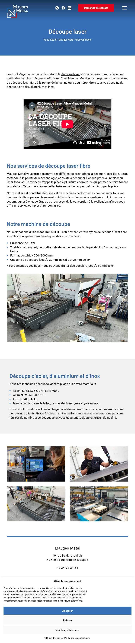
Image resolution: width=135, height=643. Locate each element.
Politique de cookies (53, 638)
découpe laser (70, 74)
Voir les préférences (67, 630)
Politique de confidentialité (77, 638)
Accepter (67, 610)
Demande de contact (96, 7)
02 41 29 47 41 (57, 8)
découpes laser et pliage (52, 384)
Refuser (67, 620)
